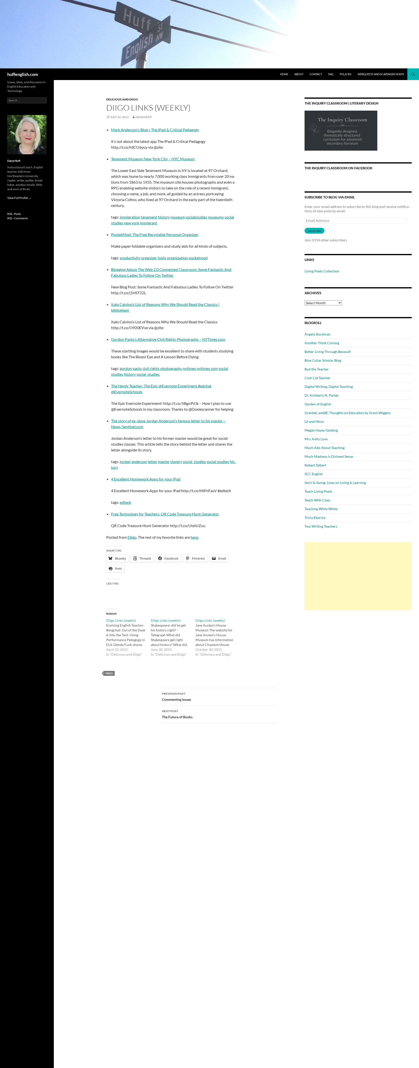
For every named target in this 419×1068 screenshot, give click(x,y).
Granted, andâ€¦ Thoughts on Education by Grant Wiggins (348, 413)
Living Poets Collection (322, 271)
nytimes (189, 368)
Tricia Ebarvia (315, 517)
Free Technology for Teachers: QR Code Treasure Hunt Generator (165, 514)
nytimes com (207, 368)
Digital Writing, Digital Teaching (329, 386)
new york (131, 222)
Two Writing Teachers (321, 526)
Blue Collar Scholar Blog (323, 360)
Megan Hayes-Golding (321, 430)
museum (177, 217)
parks (137, 368)
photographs (171, 368)
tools (162, 257)
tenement (149, 217)
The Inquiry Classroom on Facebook (338, 168)
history (164, 217)
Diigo (132, 537)
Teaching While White (321, 509)
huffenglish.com (22, 74)
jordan (125, 461)
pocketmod (198, 257)
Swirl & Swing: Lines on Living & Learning (335, 483)
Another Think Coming (322, 343)
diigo (109, 673)
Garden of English (318, 404)
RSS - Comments (17, 218)
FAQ (330, 74)
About (298, 74)
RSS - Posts (14, 214)
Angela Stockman (317, 334)
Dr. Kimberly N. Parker (322, 395)
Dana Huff (144, 117)
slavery (176, 461)
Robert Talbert (315, 465)
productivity (130, 257)
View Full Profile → (19, 198)
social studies (218, 461)
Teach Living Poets (318, 491)
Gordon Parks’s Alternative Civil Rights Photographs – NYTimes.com (168, 339)
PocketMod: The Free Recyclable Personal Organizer (154, 234)
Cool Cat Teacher (317, 378)
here (194, 537)
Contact (316, 74)
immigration (130, 217)
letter (152, 461)
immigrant (148, 222)
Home (284, 74)
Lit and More (314, 421)
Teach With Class (317, 500)
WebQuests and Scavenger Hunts (381, 74)
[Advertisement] (358, 576)
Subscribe (314, 231)
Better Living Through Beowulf (328, 352)
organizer (149, 257)
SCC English (314, 474)
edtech (125, 502)
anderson (139, 461)
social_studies (148, 374)
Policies (345, 74)
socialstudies (196, 217)
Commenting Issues (176, 696)
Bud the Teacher (317, 369)
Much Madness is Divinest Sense (329, 456)
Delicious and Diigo (122, 99)
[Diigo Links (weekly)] (128, 637)
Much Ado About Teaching (325, 448)
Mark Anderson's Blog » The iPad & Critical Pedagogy (155, 129)
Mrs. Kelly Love (316, 439)
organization (177, 257)
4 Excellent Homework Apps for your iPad (145, 479)
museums (216, 217)
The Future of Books (177, 714)
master (163, 461)
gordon (126, 368)
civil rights (151, 368)
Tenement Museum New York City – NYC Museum (153, 158)
